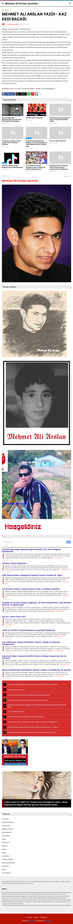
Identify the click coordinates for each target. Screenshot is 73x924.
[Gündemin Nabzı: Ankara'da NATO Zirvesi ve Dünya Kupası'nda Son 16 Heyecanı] (60, 157)
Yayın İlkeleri (6, 835)
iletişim (4, 852)
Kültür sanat (5, 842)
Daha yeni (6, 176)
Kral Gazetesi (6, 825)
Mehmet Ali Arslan (7, 829)
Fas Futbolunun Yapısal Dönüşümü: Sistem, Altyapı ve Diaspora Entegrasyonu (35, 167)
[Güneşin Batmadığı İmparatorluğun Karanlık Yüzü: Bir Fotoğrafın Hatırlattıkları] (12, 110)
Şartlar (4, 869)
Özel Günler (5, 856)
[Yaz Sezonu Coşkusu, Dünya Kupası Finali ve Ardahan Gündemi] (12, 133)
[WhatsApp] (29, 94)
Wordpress (43, 917)
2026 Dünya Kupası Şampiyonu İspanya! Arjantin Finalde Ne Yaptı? (60, 119)
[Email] (36, 94)
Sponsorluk (5, 866)
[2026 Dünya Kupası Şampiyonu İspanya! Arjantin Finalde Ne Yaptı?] (60, 110)
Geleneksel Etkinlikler (8, 863)
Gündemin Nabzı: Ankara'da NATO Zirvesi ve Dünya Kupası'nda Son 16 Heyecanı (59, 167)
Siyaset (4, 849)
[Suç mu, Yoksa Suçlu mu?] (60, 133)
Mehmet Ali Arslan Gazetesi (21, 3)
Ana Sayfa (5, 10)
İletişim (36, 917)
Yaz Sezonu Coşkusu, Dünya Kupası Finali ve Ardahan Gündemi (11, 142)
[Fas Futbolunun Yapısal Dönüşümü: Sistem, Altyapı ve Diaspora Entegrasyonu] (36, 157)
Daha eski (67, 176)
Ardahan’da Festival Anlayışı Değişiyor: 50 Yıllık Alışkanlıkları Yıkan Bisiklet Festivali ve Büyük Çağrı (36, 143)
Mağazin (4, 846)
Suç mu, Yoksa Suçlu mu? (58, 141)
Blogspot (31, 920)
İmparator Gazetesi (8, 822)
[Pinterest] (32, 94)
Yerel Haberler (6, 873)
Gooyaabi (48, 920)
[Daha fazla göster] (40, 94)
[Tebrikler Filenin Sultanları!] (36, 110)
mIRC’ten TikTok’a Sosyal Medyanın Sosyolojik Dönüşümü (12, 166)
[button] (2, 3)
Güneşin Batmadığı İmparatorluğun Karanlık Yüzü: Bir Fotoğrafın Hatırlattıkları (12, 119)
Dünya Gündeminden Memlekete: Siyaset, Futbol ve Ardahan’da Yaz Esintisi (36, 670)
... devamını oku (58, 558)
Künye (4, 839)
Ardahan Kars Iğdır (7, 859)
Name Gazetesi (6, 832)
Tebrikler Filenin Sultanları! (34, 118)
